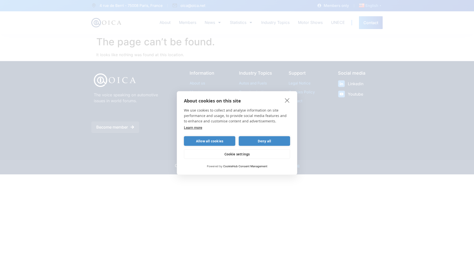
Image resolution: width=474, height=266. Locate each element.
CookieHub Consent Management (245, 166)
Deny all (264, 141)
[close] (287, 100)
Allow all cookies (209, 141)
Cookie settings (237, 154)
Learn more (193, 127)
